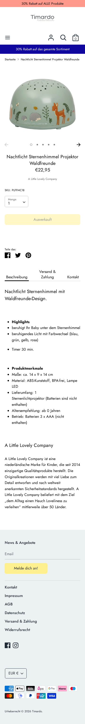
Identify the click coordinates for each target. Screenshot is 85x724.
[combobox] (16, 201)
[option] (42, 102)
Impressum (14, 595)
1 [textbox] (9, 203)
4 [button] (48, 144)
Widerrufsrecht (17, 629)
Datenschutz (15, 613)
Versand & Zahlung (47, 274)
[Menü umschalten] (7, 37)
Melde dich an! (26, 568)
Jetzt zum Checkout (43, 233)
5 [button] (54, 144)
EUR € (13, 673)
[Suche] (63, 36)
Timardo (37, 711)
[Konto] (51, 36)
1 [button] (31, 144)
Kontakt (73, 277)
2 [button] (37, 144)
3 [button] (43, 144)
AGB (9, 604)
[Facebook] (7, 645)
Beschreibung (16, 277)
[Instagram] (15, 645)
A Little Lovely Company (42, 179)
